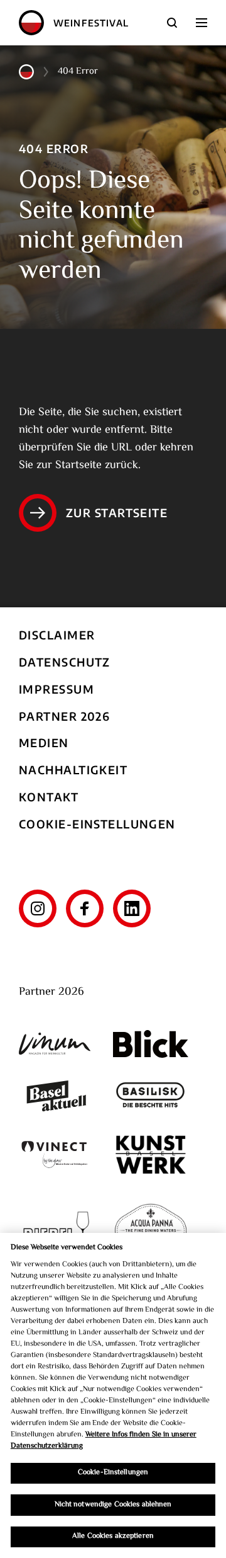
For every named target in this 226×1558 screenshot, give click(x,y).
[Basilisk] (150, 1096)
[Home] (31, 22)
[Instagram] (37, 908)
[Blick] (150, 1044)
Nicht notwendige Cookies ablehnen (113, 1505)
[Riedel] (56, 1231)
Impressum (56, 689)
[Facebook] (85, 908)
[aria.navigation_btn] (201, 22)
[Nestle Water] (150, 1231)
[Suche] (172, 22)
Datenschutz (64, 662)
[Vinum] (56, 1044)
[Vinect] (56, 1154)
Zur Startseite (117, 512)
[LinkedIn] (132, 908)
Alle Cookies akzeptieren (113, 1536)
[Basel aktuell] (56, 1096)
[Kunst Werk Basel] (150, 1154)
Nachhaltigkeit (73, 769)
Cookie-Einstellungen (97, 823)
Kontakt (48, 796)
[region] (113, 1395)
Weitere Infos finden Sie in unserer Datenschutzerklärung (103, 1440)
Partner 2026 (64, 716)
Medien (44, 742)
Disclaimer (57, 634)
